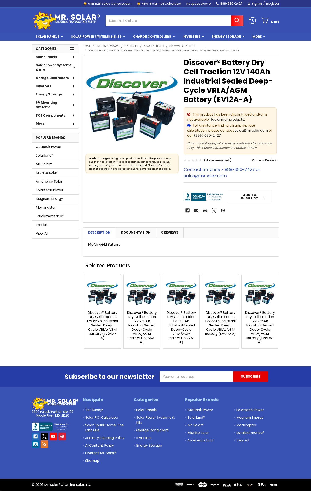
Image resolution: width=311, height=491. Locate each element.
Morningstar (46, 207)
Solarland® (44, 155)
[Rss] (44, 444)
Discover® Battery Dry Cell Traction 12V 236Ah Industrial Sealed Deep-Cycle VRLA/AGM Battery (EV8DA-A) (260, 327)
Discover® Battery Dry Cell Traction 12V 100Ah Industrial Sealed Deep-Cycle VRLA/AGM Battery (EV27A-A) (181, 327)
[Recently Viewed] (253, 20)
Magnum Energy (49, 198)
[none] (132, 104)
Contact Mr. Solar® (100, 453)
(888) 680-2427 (207, 135)
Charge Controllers (152, 36)
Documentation (136, 232)
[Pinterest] (223, 210)
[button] (250, 196)
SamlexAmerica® (50, 216)
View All (42, 233)
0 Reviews (169, 232)
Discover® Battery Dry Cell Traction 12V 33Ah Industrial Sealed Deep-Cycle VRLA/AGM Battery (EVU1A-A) (220, 323)
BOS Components (50, 115)
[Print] (205, 210)
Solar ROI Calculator (102, 417)
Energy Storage (226, 36)
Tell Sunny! (94, 409)
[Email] (196, 210)
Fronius (42, 224)
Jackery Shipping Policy (104, 437)
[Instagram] (35, 444)
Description (99, 232)
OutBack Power (49, 146)
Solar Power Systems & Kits (96, 36)
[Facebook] (187, 210)
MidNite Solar (46, 172)
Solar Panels (47, 36)
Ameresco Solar (49, 181)
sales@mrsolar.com (251, 130)
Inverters (191, 36)
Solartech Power (49, 190)
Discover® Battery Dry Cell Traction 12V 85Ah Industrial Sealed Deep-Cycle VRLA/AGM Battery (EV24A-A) (102, 325)
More (257, 36)
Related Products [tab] (107, 265)
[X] (214, 210)
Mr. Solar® (44, 164)
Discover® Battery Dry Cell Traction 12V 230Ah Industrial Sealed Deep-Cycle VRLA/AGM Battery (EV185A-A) (142, 327)
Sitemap (92, 460)
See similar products (227, 119)
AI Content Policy (99, 445)
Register (272, 3)
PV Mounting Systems (46, 105)
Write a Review (264, 160)
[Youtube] (53, 436)
